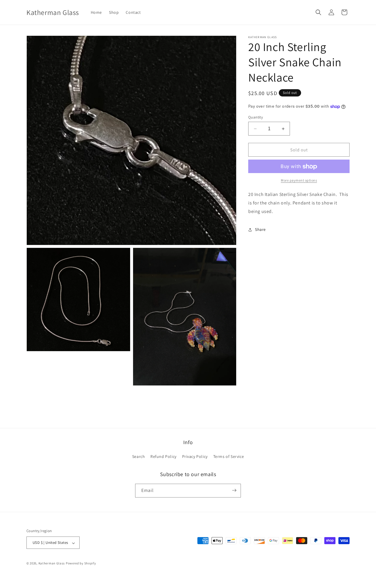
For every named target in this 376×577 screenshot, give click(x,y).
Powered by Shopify (81, 563)
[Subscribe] (234, 490)
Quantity (255, 117)
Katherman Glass (51, 563)
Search (138, 456)
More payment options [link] (299, 180)
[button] (318, 12)
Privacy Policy (195, 456)
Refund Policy (163, 456)
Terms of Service (228, 456)
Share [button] (260, 229)
